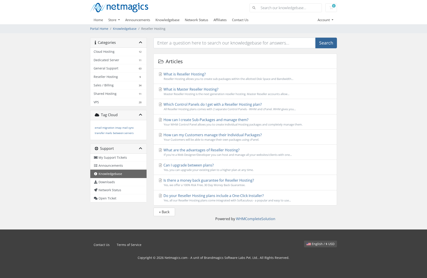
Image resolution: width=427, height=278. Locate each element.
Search (326, 43)
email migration (104, 128)
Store (112, 20)
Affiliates (220, 20)
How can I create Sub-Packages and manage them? (232, 121)
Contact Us (240, 20)
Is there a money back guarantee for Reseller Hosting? (208, 182)
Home (98, 20)
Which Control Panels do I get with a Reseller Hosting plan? (229, 106)
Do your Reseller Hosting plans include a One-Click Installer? (227, 197)
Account (324, 20)
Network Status (196, 20)
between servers (123, 133)
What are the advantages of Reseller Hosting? (227, 152)
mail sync (128, 128)
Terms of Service (129, 245)
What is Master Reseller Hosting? (226, 91)
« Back (164, 211)
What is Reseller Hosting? (228, 76)
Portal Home (99, 28)
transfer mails (103, 133)
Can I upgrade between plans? (208, 167)
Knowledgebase (167, 20)
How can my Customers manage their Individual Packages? (212, 137)
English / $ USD (322, 244)
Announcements (137, 20)
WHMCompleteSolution (255, 218)
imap (118, 128)
